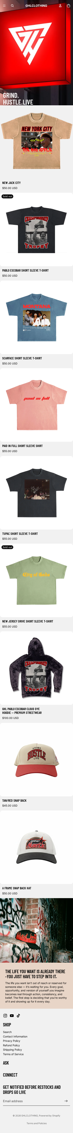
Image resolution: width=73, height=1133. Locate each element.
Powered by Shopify (49, 1115)
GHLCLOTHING (29, 1115)
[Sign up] (66, 1101)
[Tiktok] (18, 1015)
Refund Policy (11, 1045)
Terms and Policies (37, 1123)
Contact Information (15, 1036)
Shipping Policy (12, 1049)
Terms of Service (13, 1054)
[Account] (60, 6)
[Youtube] (12, 1015)
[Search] (12, 6)
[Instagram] (5, 1015)
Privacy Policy (11, 1040)
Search (7, 1032)
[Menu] (4, 5)
